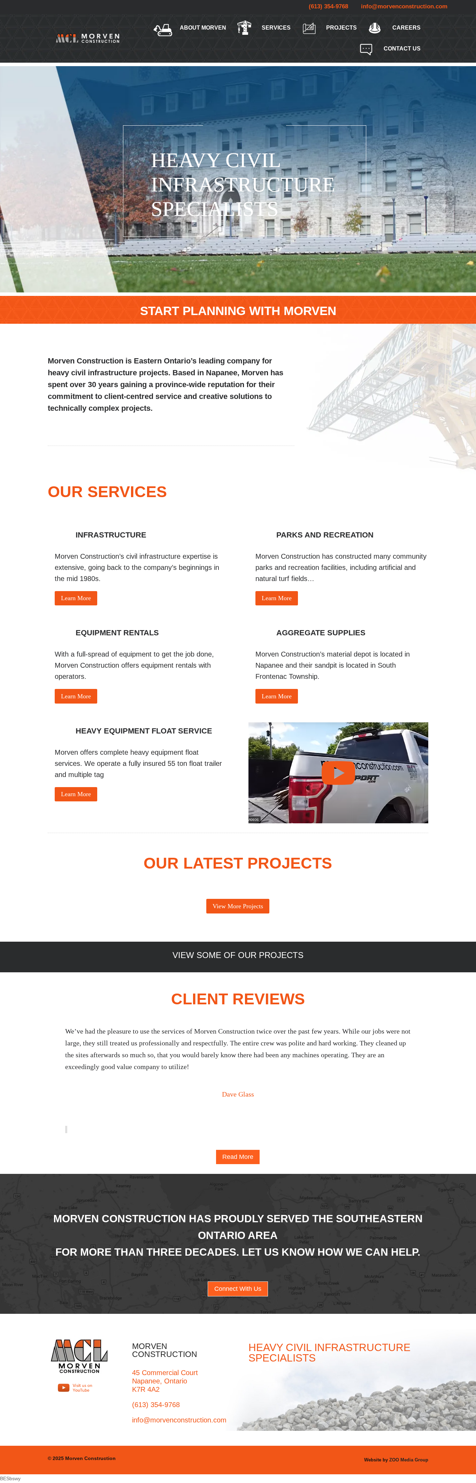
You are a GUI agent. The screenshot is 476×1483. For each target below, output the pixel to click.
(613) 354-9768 (328, 6)
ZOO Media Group (408, 1459)
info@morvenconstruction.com (404, 6)
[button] (65, 1129)
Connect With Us (237, 1288)
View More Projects (238, 906)
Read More (237, 1156)
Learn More (76, 598)
